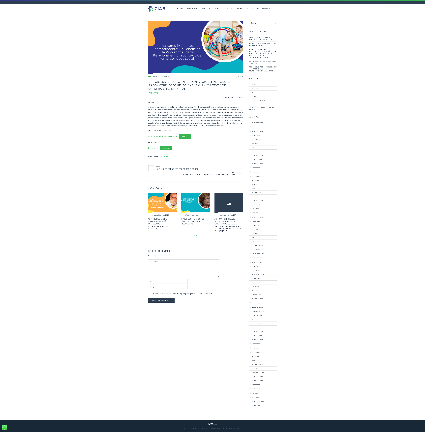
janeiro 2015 (256, 250)
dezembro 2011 (257, 331)
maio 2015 (255, 233)
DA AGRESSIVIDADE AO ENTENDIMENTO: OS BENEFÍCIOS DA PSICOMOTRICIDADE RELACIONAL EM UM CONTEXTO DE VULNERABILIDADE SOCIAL (262, 53)
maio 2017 (255, 180)
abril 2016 (255, 213)
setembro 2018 (257, 131)
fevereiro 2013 (257, 299)
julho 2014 (256, 266)
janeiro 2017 (256, 196)
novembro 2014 (258, 254)
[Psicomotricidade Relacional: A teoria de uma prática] (161, 203)
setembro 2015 (257, 217)
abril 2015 (255, 237)
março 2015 (256, 241)
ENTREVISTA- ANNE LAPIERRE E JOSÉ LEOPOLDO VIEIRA (209, 174)
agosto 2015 (256, 221)
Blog (156, 93)
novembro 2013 (258, 274)
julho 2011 (256, 348)
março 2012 (256, 323)
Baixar (185, 136)
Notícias (255, 96)
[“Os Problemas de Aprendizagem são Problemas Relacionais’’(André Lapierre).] (194, 203)
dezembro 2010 (258, 372)
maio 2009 (256, 397)
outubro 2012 (257, 315)
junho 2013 (256, 282)
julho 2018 (256, 135)
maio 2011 (255, 356)
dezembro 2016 (257, 200)
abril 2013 (255, 291)
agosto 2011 (256, 344)
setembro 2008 (258, 401)
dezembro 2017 (257, 155)
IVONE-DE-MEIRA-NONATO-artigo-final (162, 136)
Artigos (150, 93)
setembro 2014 (257, 262)
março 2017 (256, 188)
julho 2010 (256, 389)
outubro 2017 (257, 160)
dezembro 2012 (257, 307)
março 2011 (256, 360)
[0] (236, 77)
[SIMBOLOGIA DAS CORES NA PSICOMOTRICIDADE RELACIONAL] (227, 203)
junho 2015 (256, 229)
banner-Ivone (153, 148)
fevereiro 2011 (257, 364)
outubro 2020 (257, 123)
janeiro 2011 (256, 368)
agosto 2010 (257, 385)
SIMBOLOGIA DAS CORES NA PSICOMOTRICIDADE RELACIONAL (226, 221)
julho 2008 (256, 405)
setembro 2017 (257, 164)
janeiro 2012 (256, 327)
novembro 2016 (258, 205)
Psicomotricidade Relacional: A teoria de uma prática (159, 221)
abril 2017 (255, 184)
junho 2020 (256, 127)
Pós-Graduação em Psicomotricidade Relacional (261, 102)
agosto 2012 (256, 319)
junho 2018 (256, 139)
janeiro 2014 (256, 270)
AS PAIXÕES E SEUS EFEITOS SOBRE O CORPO (177, 169)
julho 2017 (256, 172)
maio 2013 (255, 286)
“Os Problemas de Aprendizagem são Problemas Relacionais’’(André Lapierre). (190, 224)
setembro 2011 (257, 340)
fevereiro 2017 (257, 192)
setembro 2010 (257, 381)
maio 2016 (255, 209)
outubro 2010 (257, 376)
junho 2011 (256, 352)
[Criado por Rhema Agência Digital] (213, 424)
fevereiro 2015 (257, 245)
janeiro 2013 (256, 303)
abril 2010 (256, 393)
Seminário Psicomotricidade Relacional (261, 108)
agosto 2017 (256, 168)
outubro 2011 (257, 336)
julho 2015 (256, 225)
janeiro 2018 (256, 151)
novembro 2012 (258, 311)
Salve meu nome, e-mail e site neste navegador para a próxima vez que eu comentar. (181, 291)
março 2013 (256, 295)
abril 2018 (255, 147)
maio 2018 (255, 143)
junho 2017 (256, 176)
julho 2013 (256, 278)
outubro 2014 (257, 258)
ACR (253, 84)
